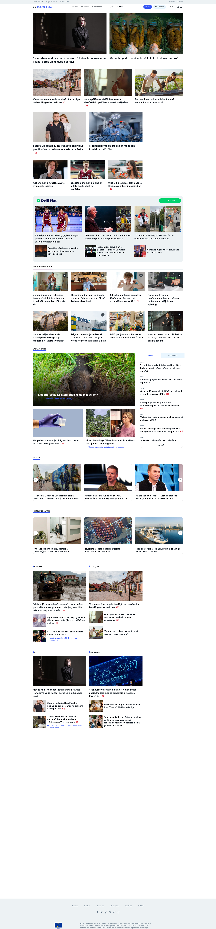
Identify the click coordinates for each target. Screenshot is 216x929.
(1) (138, 301)
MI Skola (141, 906)
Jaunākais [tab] (149, 355)
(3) (86, 105)
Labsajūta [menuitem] (110, 7)
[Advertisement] (108, 772)
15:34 (142, 400)
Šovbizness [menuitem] (97, 7)
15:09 (142, 426)
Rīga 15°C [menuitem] (65, 2)
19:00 (142, 362)
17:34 (142, 388)
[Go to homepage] (34, 6)
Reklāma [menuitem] (180, 2)
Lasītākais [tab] (173, 355)
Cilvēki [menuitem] (75, 7)
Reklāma (75, 906)
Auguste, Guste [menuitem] (51, 2)
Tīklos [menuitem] (120, 7)
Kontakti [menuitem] (172, 2)
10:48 (142, 437)
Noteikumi (100, 906)
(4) (110, 189)
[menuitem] (147, 7)
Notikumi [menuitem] (85, 7)
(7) (35, 153)
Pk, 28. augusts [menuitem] (38, 2)
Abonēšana (114, 906)
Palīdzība (128, 906)
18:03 (142, 377)
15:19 (141, 414)
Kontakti (87, 906)
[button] (181, 6)
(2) (64, 102)
